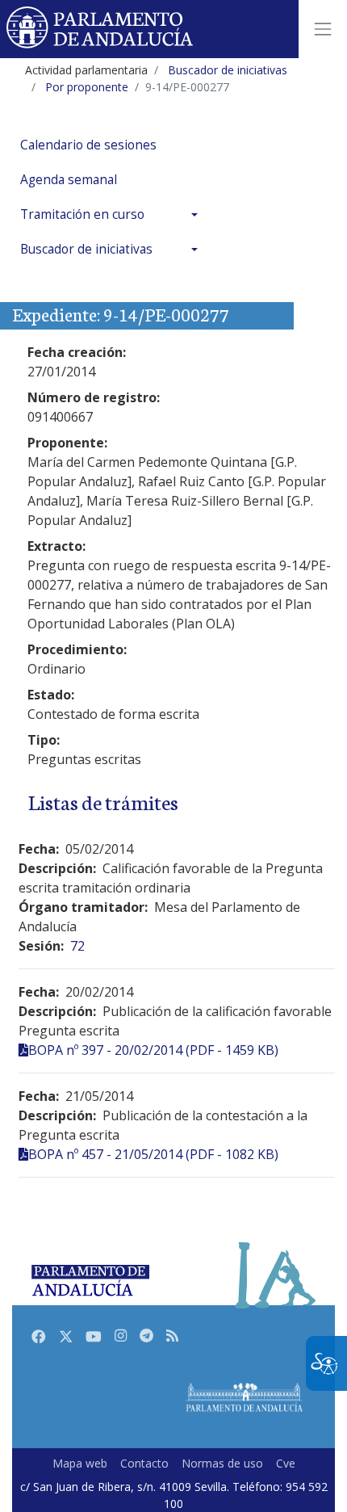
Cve (285, 1463)
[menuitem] (113, 145)
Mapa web (79, 1463)
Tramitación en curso (82, 214)
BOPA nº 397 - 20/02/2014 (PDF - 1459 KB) (153, 1050)
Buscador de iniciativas (86, 249)
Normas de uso (222, 1463)
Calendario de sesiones (88, 144)
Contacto (144, 1463)
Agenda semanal (68, 179)
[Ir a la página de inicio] (100, 29)
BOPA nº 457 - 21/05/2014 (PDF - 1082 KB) (153, 1154)
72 (77, 946)
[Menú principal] (323, 29)
